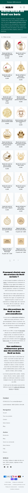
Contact (5, 419)
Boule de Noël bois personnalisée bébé (7, 121)
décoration (22, 330)
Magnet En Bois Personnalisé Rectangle (7, 250)
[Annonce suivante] (25, 2)
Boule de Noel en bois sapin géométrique (21, 208)
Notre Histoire (6, 445)
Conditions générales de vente (19, 484)
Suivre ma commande (8, 442)
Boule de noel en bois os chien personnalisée (7, 165)
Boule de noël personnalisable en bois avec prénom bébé (7, 99)
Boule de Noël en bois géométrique (7, 229)
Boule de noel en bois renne (21, 164)
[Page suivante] (18, 260)
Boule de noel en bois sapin (21, 186)
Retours (5, 452)
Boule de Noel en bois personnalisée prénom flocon (7, 143)
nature (5, 282)
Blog (4, 426)
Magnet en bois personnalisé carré (21, 249)
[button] (3, 7)
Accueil (5, 412)
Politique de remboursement (11, 486)
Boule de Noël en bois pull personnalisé (21, 76)
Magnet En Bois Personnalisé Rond (21, 229)
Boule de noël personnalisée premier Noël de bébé (21, 98)
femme (17, 389)
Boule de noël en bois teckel (7, 75)
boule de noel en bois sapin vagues (7, 207)
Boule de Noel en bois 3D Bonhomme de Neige (7, 54)
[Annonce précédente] (2, 2)
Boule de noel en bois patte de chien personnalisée (20, 143)
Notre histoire (6, 423)
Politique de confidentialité (17, 482)
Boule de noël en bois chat (21, 54)
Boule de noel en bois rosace (7, 186)
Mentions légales (7, 484)
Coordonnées (21, 486)
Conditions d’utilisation (14, 489)
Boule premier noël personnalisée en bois (21, 121)
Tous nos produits (7, 416)
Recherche (6, 435)
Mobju (9, 482)
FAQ (4, 448)
